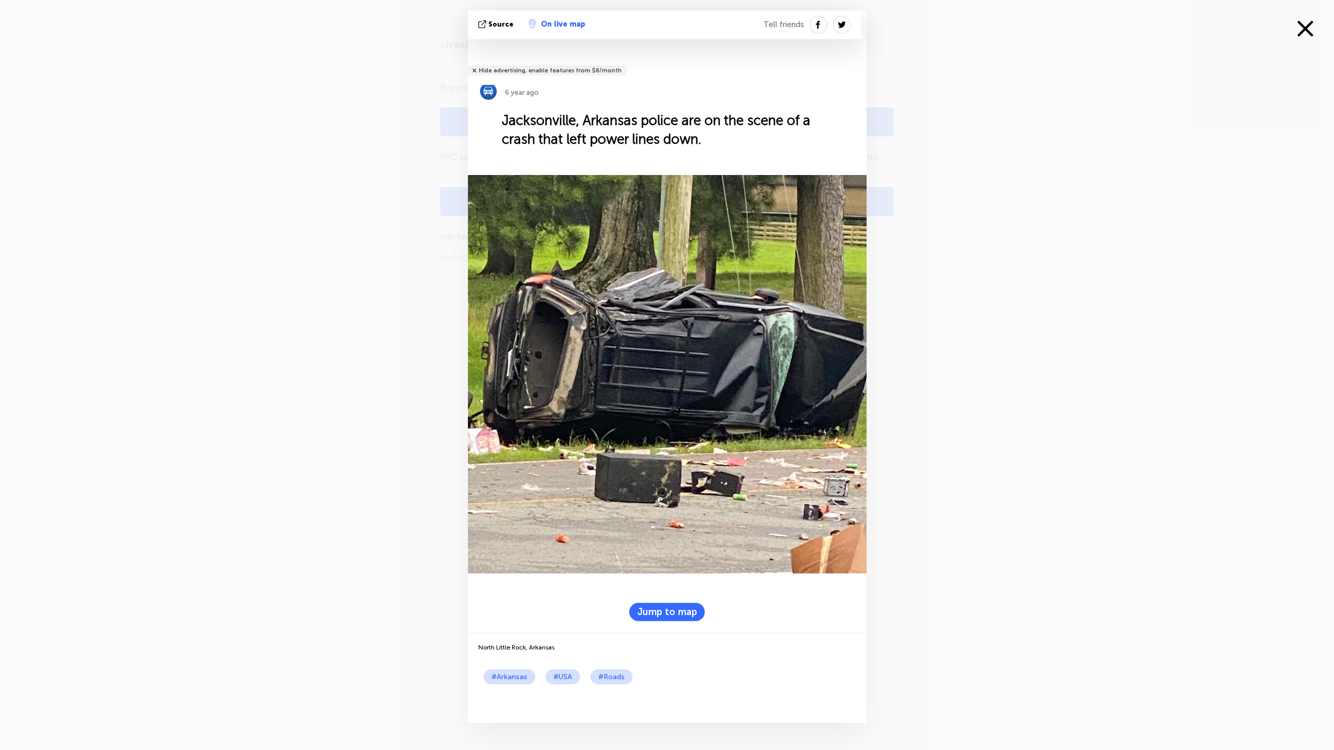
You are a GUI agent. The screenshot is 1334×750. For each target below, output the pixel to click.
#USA (562, 676)
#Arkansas (509, 676)
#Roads (611, 676)
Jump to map (667, 612)
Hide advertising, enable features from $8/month (550, 70)
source (500, 24)
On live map (563, 24)
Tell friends (783, 24)
